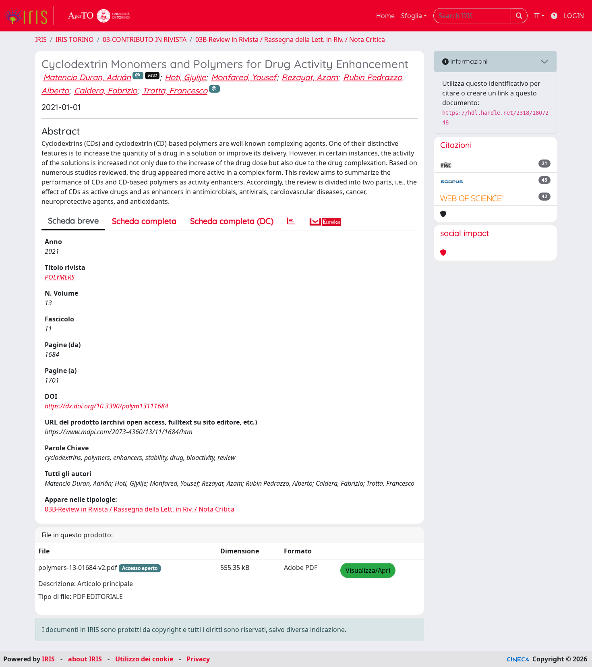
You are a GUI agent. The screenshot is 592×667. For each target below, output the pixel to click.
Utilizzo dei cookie (144, 659)
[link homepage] (29, 15)
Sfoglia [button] (411, 15)
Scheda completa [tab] (144, 221)
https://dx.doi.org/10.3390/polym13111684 (106, 406)
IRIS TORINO (75, 39)
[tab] (291, 221)
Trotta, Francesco (174, 90)
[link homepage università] (99, 15)
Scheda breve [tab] (73, 220)
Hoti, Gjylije (185, 77)
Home (385, 15)
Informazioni (468, 61)
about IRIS (85, 659)
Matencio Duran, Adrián (87, 77)
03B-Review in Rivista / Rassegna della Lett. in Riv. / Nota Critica (290, 39)
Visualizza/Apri (368, 570)
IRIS (41, 39)
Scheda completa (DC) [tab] (231, 221)
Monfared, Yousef (243, 77)
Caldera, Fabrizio (105, 90)
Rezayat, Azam (310, 77)
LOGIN (574, 15)
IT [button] (537, 15)
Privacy (198, 659)
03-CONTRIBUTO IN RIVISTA (144, 39)
